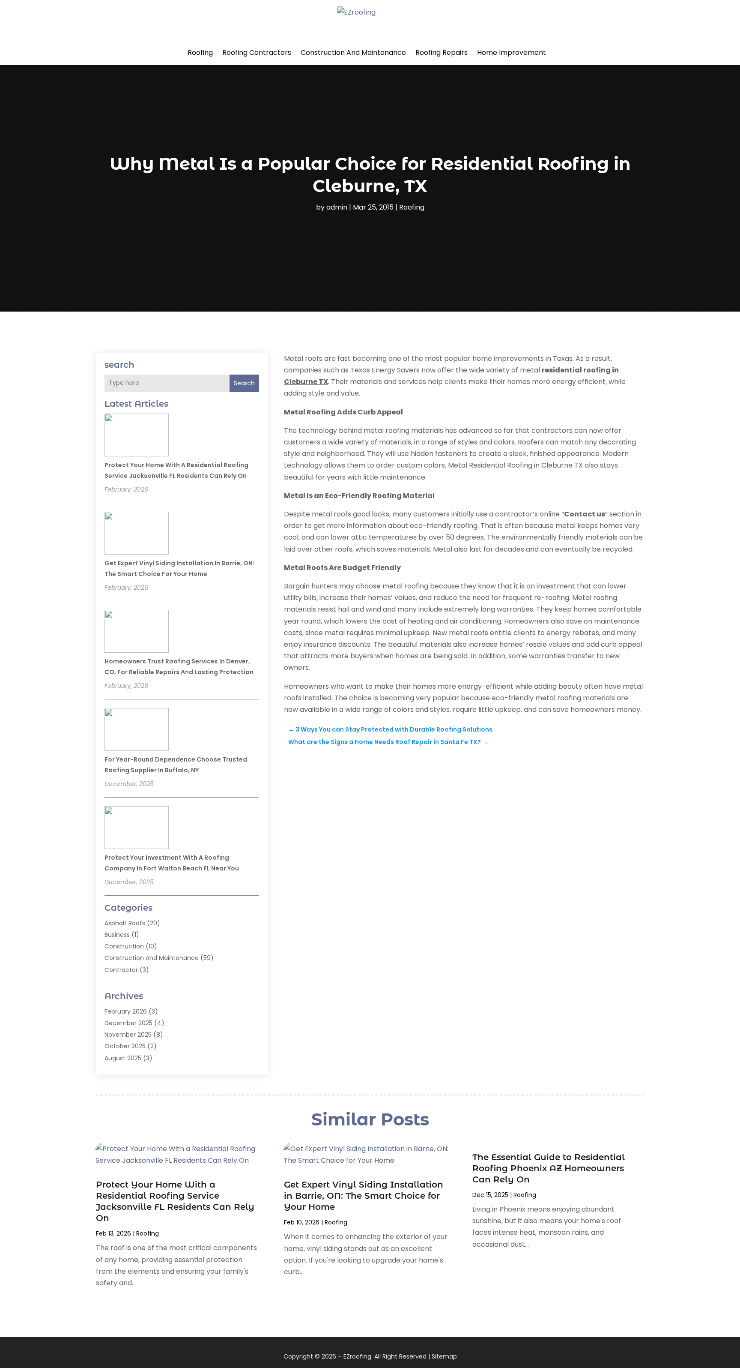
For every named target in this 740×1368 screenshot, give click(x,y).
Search (244, 383)
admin (336, 207)
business (117, 934)
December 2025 (128, 1023)
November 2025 (128, 1034)
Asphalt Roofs (124, 923)
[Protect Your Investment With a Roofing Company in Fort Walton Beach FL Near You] (136, 829)
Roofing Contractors (256, 52)
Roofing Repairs (441, 52)
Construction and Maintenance (353, 52)
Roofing (200, 52)
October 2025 (125, 1046)
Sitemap (444, 1356)
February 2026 (125, 1011)
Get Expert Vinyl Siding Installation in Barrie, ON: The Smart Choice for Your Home (363, 1195)
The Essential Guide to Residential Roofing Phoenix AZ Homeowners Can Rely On (548, 1168)
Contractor (121, 970)
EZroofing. (358, 1356)
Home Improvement (511, 52)
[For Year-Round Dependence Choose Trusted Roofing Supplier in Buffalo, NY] (136, 730)
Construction (124, 946)
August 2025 (122, 1058)
